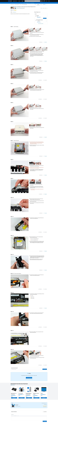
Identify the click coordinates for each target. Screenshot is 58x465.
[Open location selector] (43, 1)
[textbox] (29, 418)
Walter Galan (16, 404)
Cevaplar (41, 4)
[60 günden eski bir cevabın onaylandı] (43, 405)
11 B (41, 8)
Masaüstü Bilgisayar (17, 4)
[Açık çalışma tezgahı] (41, 1)
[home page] (10, 1)
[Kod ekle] (13, 415)
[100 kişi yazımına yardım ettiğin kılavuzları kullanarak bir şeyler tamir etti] (44, 405)
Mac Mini (21, 4)
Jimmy (38, 15)
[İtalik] (12, 415)
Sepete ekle (44, 18)
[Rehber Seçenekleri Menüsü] (46, 4)
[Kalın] (11, 415)
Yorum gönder (44, 421)
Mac (13, 4)
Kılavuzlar (38, 4)
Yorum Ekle (45, 44)
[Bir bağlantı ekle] (14, 415)
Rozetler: (45, 404)
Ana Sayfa (12, 4)
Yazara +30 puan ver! (29, 377)
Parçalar (35, 4)
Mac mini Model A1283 (24, 4)
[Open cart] (44, 1)
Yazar (12, 403)
